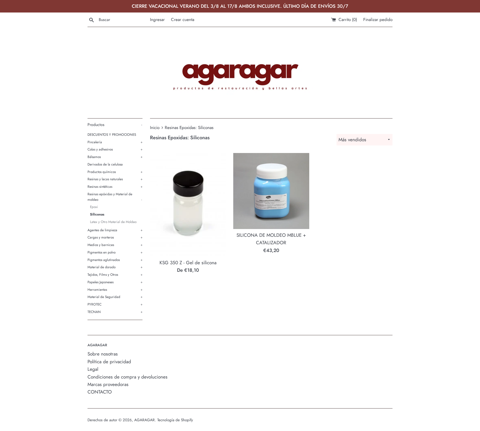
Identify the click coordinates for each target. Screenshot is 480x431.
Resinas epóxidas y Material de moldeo (115, 197)
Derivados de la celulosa (105, 164)
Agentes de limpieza (115, 230)
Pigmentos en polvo (115, 252)
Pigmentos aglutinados (115, 259)
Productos (115, 125)
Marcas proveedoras (108, 384)
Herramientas (115, 289)
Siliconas (97, 214)
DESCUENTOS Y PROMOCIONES (112, 134)
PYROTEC (115, 304)
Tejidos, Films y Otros (115, 274)
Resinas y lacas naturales (115, 179)
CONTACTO (100, 391)
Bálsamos (115, 156)
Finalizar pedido (377, 19)
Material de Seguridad (115, 296)
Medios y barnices (115, 244)
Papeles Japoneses (115, 282)
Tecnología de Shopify (175, 420)
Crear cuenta (182, 19)
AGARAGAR (144, 420)
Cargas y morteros (115, 237)
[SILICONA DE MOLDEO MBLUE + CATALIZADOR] (271, 191)
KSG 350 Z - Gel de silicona (188, 262)
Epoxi (94, 206)
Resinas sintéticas (115, 186)
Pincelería (115, 142)
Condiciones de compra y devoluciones (128, 377)
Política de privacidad (109, 361)
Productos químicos (115, 171)
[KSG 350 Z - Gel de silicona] (188, 204)
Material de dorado (115, 267)
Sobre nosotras (103, 353)
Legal (93, 369)
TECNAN (115, 311)
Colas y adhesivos (115, 149)
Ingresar (157, 19)
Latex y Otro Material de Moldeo (113, 221)
